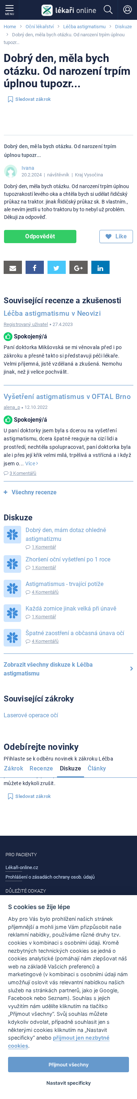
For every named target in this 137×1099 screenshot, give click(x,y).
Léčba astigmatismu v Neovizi (52, 313)
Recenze (41, 768)
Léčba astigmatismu (84, 26)
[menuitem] (15, 770)
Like (120, 236)
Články (97, 768)
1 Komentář (44, 547)
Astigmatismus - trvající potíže (64, 583)
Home (10, 26)
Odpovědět (40, 236)
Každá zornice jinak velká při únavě (71, 608)
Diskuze (123, 26)
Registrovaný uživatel (26, 324)
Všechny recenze (34, 492)
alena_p (12, 407)
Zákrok (13, 768)
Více (31, 463)
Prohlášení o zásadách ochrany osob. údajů (50, 877)
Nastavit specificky (68, 1083)
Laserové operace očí (31, 715)
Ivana (28, 168)
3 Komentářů (22, 473)
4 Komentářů (45, 592)
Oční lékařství (40, 26)
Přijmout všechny (69, 1064)
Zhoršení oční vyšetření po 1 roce (68, 559)
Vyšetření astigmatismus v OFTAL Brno (67, 396)
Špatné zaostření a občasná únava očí (75, 633)
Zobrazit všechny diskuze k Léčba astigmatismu (48, 669)
